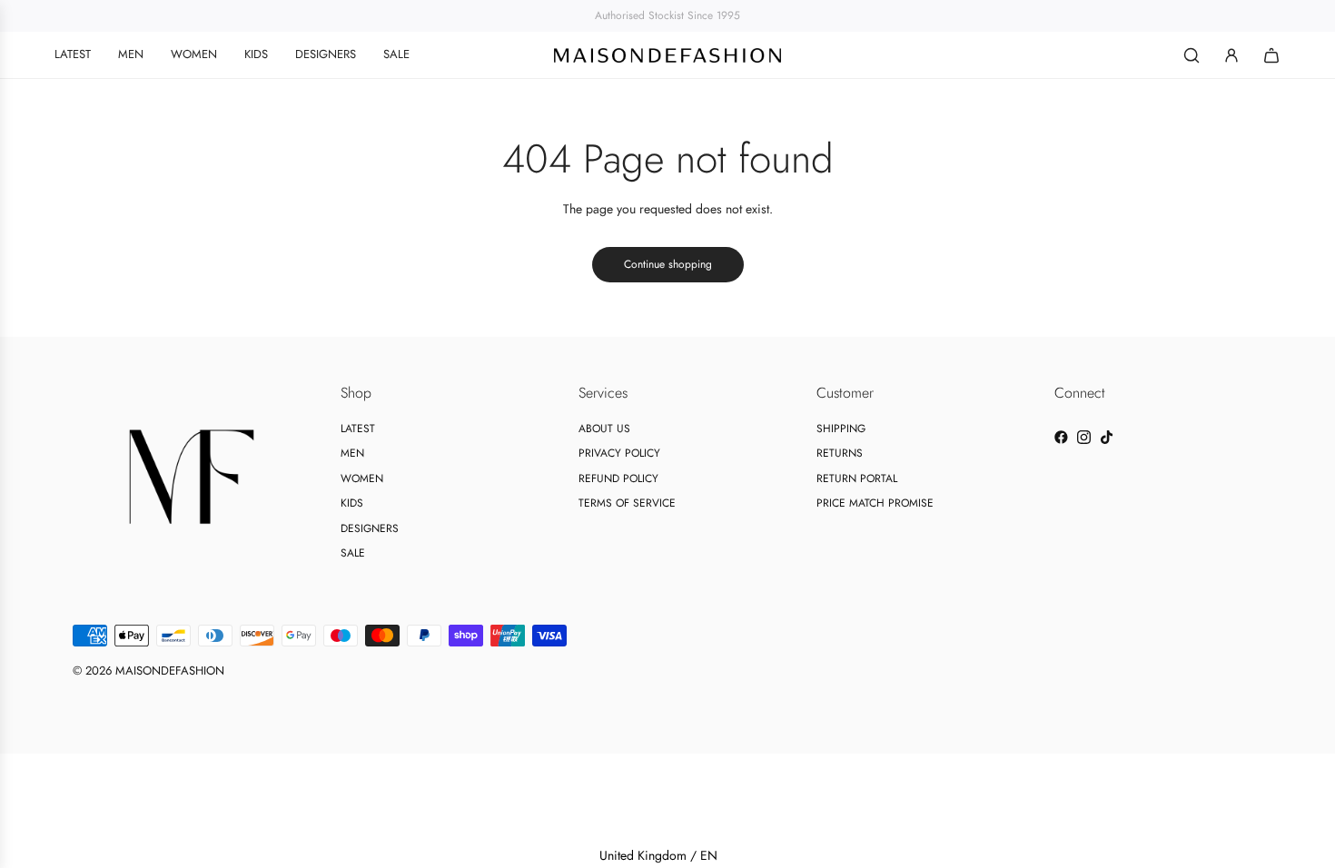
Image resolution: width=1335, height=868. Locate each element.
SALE (353, 553)
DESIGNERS (370, 528)
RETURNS (839, 453)
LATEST (358, 428)
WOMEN (362, 478)
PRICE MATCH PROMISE (875, 503)
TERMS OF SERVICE (627, 503)
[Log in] (1231, 55)
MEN (352, 453)
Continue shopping (668, 264)
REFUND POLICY (618, 478)
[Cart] (1271, 55)
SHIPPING (840, 428)
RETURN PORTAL (856, 478)
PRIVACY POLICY (619, 453)
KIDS (352, 503)
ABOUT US (604, 428)
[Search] (1191, 55)
